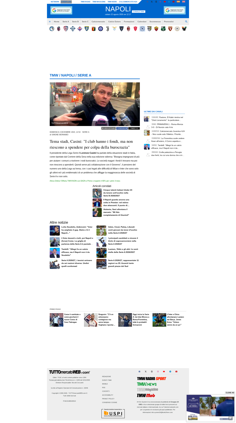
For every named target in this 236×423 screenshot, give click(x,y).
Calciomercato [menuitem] (98, 21)
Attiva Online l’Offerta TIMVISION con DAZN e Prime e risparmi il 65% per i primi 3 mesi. (85, 181)
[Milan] (128, 28)
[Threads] (156, 2)
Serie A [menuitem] (66, 21)
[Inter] (100, 28)
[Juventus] (107, 28)
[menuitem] (50, 22)
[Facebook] (147, 2)
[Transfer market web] (183, 2)
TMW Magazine (98, 2)
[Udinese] (177, 28)
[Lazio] (114, 28)
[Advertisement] (118, 288)
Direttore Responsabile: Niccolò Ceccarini (69, 382)
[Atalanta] (52, 28)
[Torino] (170, 28)
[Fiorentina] (79, 28)
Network (55, 2)
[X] (152, 2)
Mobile (105, 384)
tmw (54, 75)
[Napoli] (142, 28)
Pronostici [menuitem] (169, 21)
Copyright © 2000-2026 (59, 393)
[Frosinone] (86, 28)
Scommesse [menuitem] (155, 21)
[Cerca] (186, 22)
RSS (103, 387)
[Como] (73, 28)
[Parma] (149, 28)
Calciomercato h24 (128, 2)
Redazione (106, 376)
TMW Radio (85, 2)
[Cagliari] (66, 28)
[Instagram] (160, 2)
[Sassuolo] (163, 28)
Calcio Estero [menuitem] (114, 21)
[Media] (173, 2)
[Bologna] (59, 28)
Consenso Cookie (109, 402)
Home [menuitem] (56, 21)
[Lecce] (121, 28)
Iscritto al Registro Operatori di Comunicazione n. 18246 (69, 388)
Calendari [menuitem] (142, 21)
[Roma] (156, 28)
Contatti (106, 391)
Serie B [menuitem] (75, 21)
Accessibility (107, 395)
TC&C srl (60, 377)
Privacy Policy (108, 399)
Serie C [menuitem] (85, 21)
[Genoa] (93, 28)
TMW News (112, 2)
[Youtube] (165, 2)
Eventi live (66, 2)
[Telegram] (169, 2)
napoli (68, 75)
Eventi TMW (106, 380)
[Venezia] (184, 28)
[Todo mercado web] (178, 2)
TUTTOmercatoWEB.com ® (78, 393)
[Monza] (135, 28)
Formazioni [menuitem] (129, 21)
